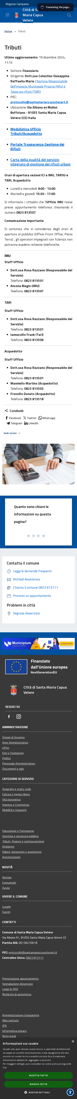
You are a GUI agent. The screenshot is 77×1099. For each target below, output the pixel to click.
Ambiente (8, 846)
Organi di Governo (13, 737)
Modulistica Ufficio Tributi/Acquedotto (26, 131)
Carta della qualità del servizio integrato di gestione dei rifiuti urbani (40, 162)
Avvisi (6, 888)
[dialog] (38, 1068)
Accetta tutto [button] (38, 1075)
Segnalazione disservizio (17, 984)
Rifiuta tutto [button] (38, 1084)
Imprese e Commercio (15, 804)
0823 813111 (35, 957)
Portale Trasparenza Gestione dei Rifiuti (37, 146)
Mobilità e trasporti (14, 810)
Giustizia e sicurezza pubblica (20, 836)
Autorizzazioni (11, 857)
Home (8, 31)
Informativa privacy (14, 1031)
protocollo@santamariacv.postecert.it (39, 102)
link (5, 1067)
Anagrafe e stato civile (16, 789)
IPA (4, 1025)
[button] (38, 1092)
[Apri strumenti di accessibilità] (70, 1092)
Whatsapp (48, 418)
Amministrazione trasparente (20, 1015)
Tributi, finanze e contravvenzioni (23, 841)
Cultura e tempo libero (16, 794)
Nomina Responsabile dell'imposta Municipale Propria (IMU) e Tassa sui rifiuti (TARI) (38, 86)
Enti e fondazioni (13, 753)
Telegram (16, 423)
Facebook (15, 418)
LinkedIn (33, 423)
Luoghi (6, 906)
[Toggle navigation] (7, 15)
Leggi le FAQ (10, 989)
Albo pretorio (10, 1020)
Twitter (31, 418)
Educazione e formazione (18, 831)
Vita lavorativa (11, 799)
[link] (38, 643)
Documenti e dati (13, 768)
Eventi (6, 912)
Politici (6, 758)
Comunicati (9, 882)
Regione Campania (17, 4)
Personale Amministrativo (18, 763)
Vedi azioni (10, 433)
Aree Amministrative (15, 742)
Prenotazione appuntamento (20, 978)
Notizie (6, 877)
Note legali (9, 1036)
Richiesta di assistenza (16, 994)
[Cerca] (69, 15)
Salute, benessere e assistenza (21, 852)
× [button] (72, 1041)
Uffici (5, 747)
